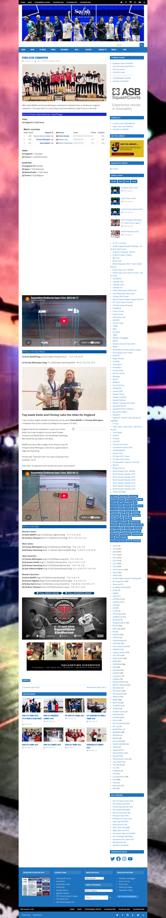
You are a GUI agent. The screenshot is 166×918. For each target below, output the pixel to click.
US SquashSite (118, 776)
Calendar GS (117, 287)
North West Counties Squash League (127, 350)
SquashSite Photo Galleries (123, 409)
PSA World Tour (62, 899)
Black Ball (133, 496)
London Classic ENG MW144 (124, 123)
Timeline (116, 438)
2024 (115, 563)
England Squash (126, 509)
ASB (114, 593)
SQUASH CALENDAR (121, 81)
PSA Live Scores (119, 69)
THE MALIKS (117, 765)
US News (43, 49)
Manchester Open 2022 (96, 687)
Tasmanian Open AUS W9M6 (124, 833)
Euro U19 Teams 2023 (73, 745)
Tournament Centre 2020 (122, 447)
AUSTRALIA (117, 599)
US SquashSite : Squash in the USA (126, 462)
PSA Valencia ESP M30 (121, 804)
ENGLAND (117, 629)
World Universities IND (121, 813)
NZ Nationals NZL (119, 842)
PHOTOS (116, 355)
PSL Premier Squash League (67, 896)
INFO (76, 49)
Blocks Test (117, 261)
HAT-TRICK (117, 655)
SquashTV (116, 415)
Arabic (115, 590)
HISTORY (116, 320)
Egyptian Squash (62, 893)
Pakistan (138, 528)
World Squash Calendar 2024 (124, 483)
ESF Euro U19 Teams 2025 (74, 715)
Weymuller (117, 785)
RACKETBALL (118, 729)
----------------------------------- (122, 75)
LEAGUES (116, 673)
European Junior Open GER (123, 839)
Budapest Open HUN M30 (123, 63)
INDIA (115, 661)
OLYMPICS (117, 705)
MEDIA (113, 49)
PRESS (53, 49)
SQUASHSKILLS (119, 753)
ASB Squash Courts (63, 878)
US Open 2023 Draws (121, 459)
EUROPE (45, 61)
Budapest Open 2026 (129, 187)
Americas (116, 584)
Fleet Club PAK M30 (120, 821)
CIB (135, 503)
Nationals (115, 525)
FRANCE (116, 649)
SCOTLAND (117, 741)
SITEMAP (116, 382)
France (128, 512)
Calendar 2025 (71, 2)
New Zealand (138, 525)
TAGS (127, 181)
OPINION (116, 708)
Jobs (112, 519)
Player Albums (118, 358)
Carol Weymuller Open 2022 (124, 293)
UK (114, 774)
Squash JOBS (118, 391)
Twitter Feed (117, 453)
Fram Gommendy (117, 512)
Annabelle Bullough (120, 587)
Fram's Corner (124, 881)
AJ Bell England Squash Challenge (125, 578)
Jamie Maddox (135, 515)
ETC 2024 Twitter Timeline (123, 302)
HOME (23, 2)
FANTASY (116, 637)
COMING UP (117, 617)
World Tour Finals (118, 541)
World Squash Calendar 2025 (124, 486)
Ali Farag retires (119, 581)
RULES (115, 379)
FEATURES (117, 643)
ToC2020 (116, 441)
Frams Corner (118, 314)
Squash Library (118, 394)
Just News (116, 332)
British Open (131, 499)
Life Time (119, 519)
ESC (114, 631)
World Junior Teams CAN (122, 818)
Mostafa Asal (134, 522)
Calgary (114, 503)
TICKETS (116, 435)
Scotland (114, 534)
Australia (123, 496)
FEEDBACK (117, 308)
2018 (115, 546)
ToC (112, 538)
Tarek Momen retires (121, 759)
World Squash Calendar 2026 (124, 489)
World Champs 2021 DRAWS (124, 471)
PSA (114, 720)
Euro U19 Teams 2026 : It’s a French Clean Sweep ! (32, 718)
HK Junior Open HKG (121, 815)
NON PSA (116, 703)
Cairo (140, 499)
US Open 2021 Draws (121, 456)
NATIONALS (117, 691)
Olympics (129, 528)
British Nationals (117, 499)
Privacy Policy (118, 370)
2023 (115, 560)
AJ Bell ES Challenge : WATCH (124, 252)
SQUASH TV (102, 49)
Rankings (116, 376)
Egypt (140, 506)
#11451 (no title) (119, 243)
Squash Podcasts (119, 400)
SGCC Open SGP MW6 (121, 827)
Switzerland (137, 534)
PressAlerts (117, 367)
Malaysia (127, 519)
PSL (112, 531)
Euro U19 (26, 680)
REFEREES (116, 735)
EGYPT (115, 626)
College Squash (117, 506)
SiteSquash (60, 887)
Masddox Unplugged (127, 878)
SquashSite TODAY (120, 412)
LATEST (113, 181)
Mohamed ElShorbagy (119, 522)
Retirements (135, 531)
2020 (115, 552)
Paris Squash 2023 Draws (123, 353)
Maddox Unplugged (120, 338)
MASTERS (116, 688)
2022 (39, 61)
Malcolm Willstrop (120, 685)
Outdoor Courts (119, 711)
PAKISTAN (116, 714)
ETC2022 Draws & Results (123, 305)
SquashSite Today (63, 884)
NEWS (30, 2)
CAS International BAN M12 (123, 66)
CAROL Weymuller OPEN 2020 (125, 290)
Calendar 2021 (118, 282)
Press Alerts (117, 364)
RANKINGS (117, 732)
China (115, 605)
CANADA (116, 602)
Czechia (128, 506)
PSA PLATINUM (119, 723)
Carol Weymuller (125, 503)
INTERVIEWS (117, 664)
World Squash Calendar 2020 (124, 477)
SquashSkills (125, 534)
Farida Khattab (118, 640)
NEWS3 (115, 700)
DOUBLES (116, 620)
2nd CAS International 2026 (132, 209)
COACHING (117, 614)
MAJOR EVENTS (119, 682)
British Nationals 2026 (130, 231)
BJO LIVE (116, 258)
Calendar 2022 (118, 284)
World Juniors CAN (120, 824)
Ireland (124, 515)
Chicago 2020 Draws (121, 296)
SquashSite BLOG (119, 406)
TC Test (115, 424)
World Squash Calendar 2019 (124, 474)
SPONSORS (117, 388)
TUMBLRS (116, 771)
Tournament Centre (42, 2)
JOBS (124, 49)
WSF (128, 541)
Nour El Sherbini (117, 528)
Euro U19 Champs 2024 (52, 745)
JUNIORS (51, 61)
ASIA (114, 596)
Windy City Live (119, 468)
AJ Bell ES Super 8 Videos (122, 255)
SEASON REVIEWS (119, 744)
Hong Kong (115, 515)
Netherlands (126, 525)
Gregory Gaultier (119, 652)
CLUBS (115, 611)
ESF (136, 509)
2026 (115, 572)
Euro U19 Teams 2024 (30, 745)
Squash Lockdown (120, 397)
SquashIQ (116, 750)
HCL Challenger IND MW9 (123, 836)
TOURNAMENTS (119, 450)
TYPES (134, 181)
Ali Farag (114, 496)
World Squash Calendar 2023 (124, 480)
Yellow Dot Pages (119, 492)
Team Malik (117, 432)
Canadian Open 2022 (31, 687)
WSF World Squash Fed (65, 902)
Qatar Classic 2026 (128, 198)
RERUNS (116, 738)
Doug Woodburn (119, 623)
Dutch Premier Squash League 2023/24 (128, 299)
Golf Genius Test (119, 317)
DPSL (134, 506)
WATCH (116, 465)
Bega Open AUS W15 (121, 830)
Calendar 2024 (58, 2)
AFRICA (115, 575)
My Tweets (114, 169)
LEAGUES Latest (119, 72)
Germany (136, 512)
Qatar (117, 531)
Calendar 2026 (85, 2)
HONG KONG (118, 658)
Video (115, 782)
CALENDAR (64, 49)
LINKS (115, 335)
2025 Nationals (119, 569)
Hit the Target (118, 323)
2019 (115, 549)
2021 (115, 554)
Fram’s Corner (118, 311)
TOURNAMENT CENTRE (122, 78)
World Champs (121, 538)
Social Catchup (118, 385)
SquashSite (60, 881)
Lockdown (117, 676)
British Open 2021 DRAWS (123, 270)
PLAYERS (88, 49)
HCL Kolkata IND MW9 (121, 810)
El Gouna (114, 509)
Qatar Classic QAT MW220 (123, 126)
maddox (116, 679)
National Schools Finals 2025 (124, 344)
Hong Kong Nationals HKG (123, 807)
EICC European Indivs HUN (123, 801)
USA (114, 779)
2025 (115, 566)
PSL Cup (116, 726)
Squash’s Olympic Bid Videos (124, 403)
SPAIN (115, 747)
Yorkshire (136, 541)
